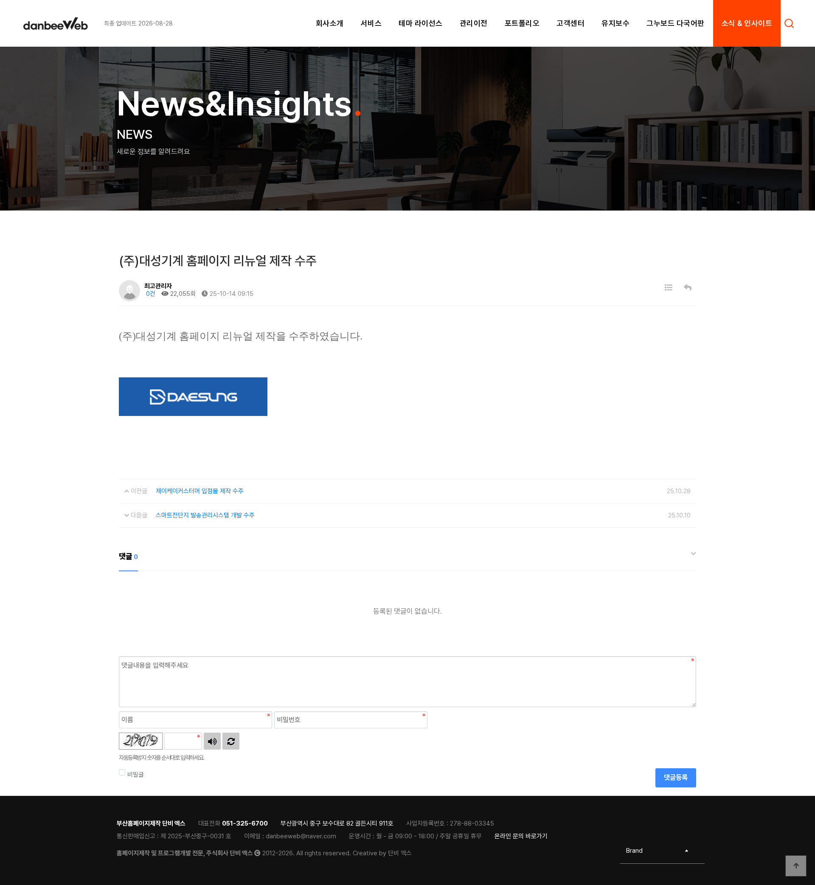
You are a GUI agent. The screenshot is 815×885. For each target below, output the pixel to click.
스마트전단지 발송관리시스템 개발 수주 (205, 515)
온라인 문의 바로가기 (521, 836)
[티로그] (63, 23)
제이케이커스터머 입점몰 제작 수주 (200, 491)
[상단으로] (796, 866)
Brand (634, 850)
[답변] (688, 287)
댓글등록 (676, 777)
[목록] (668, 287)
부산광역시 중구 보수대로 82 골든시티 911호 (337, 823)
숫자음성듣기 (212, 741)
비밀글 (135, 774)
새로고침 (230, 741)
